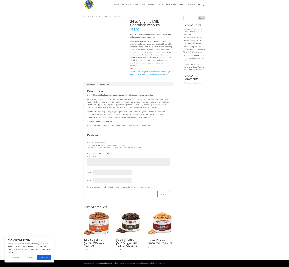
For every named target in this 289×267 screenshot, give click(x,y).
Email (90, 180)
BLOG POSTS (171, 5)
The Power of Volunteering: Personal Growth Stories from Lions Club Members (193, 40)
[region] (29, 249)
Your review (92, 156)
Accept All (44, 257)
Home (86, 17)
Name (90, 172)
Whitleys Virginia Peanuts (159, 74)
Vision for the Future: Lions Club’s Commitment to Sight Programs (193, 58)
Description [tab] (90, 84)
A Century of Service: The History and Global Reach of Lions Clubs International (193, 67)
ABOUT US (125, 5)
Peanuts (133, 74)
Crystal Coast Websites (109, 263)
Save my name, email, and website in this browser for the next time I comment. (120, 187)
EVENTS (151, 5)
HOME (116, 5)
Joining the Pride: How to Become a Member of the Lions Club (193, 31)
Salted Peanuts (142, 74)
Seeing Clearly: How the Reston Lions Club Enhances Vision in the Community (194, 49)
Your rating (92, 153)
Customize (15, 257)
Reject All (29, 257)
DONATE (160, 5)
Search (201, 18)
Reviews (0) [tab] (104, 84)
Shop (181, 5)
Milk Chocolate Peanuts (97, 17)
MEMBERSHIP (140, 5)
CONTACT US (191, 5)
